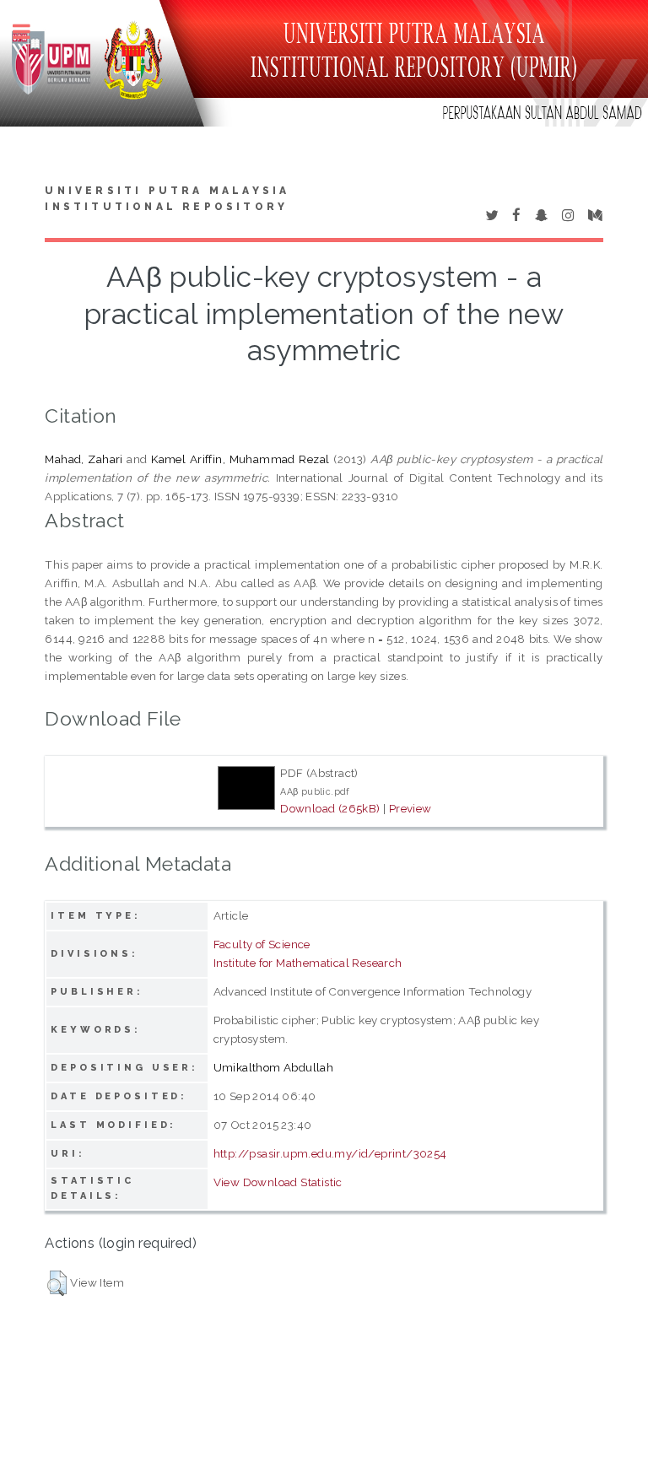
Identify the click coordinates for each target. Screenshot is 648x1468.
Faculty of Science (261, 944)
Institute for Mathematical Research (307, 962)
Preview (410, 808)
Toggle (30, 31)
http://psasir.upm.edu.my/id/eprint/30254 (330, 1153)
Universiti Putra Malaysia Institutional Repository (167, 199)
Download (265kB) (330, 808)
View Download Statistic (278, 1182)
